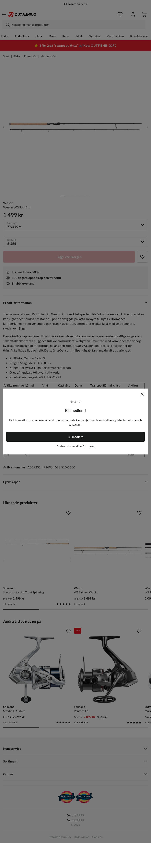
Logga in (90, 446)
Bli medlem (75, 437)
